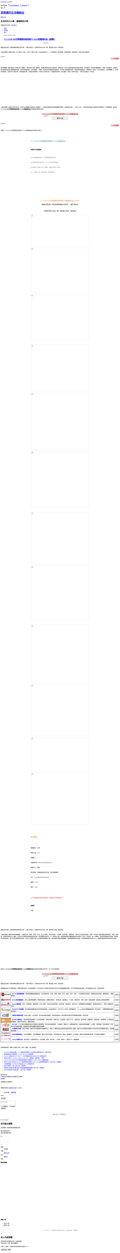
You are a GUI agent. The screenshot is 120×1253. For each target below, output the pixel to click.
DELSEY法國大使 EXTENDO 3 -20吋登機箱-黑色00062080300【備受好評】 (25, 1056)
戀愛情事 (13, 1092)
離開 (9, 1249)
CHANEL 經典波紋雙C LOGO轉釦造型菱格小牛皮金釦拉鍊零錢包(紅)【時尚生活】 (28, 1052)
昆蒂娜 (3, 1078)
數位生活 (14, 25)
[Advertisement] (46, 87)
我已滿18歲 (4, 1249)
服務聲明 (75, 1230)
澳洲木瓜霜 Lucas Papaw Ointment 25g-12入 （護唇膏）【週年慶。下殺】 (24, 1058)
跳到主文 (3, 17)
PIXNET (48, 1230)
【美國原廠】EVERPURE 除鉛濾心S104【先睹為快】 (19, 1064)
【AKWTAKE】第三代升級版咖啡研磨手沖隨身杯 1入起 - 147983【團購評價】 (26, 1060)
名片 (5, 32)
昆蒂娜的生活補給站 (12, 12)
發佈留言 (3, 1108)
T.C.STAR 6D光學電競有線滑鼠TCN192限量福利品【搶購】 (30, 39)
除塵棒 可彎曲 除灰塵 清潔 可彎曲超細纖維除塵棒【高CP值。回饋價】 (24, 1068)
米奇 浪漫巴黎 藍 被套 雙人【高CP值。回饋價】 (18, 1069)
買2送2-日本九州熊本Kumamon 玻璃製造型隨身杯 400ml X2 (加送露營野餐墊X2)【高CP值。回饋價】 (33, 1062)
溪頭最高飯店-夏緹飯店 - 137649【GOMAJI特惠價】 (19, 1054)
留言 (14, 1088)
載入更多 (3, 1098)
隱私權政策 (69, 1230)
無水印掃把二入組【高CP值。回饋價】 (15, 1066)
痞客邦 (11, 1088)
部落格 (6, 30)
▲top (2, 1095)
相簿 (5, 28)
